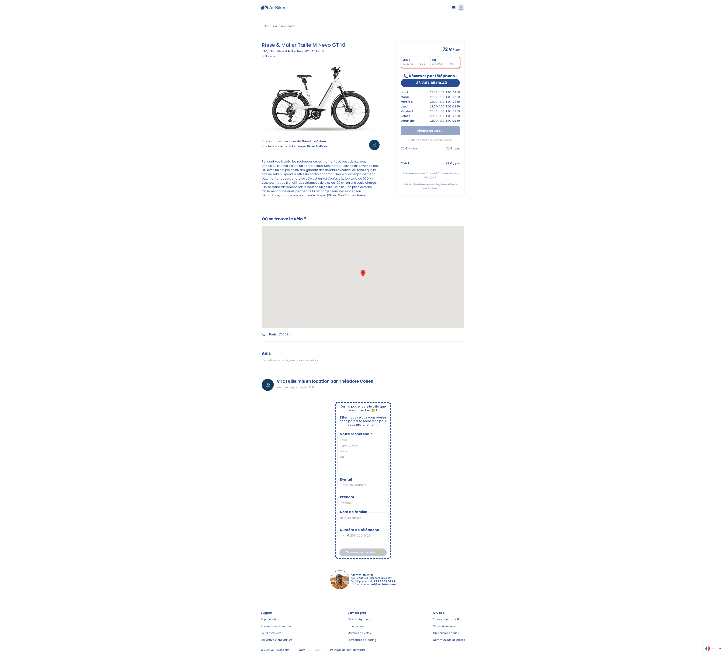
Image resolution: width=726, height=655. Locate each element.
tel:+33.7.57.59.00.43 (381, 581)
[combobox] (343, 536)
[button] (363, 273)
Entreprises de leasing (362, 640)
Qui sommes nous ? (446, 633)
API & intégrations (359, 619)
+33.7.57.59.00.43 (430, 83)
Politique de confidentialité (348, 650)
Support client (270, 619)
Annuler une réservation (276, 626)
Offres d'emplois (444, 626)
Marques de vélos (359, 633)
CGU (317, 650)
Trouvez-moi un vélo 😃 (363, 552)
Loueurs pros (356, 626)
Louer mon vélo (271, 633)
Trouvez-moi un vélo (447, 619)
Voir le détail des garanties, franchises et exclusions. (430, 186)
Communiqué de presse (449, 640)
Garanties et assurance (276, 640)
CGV (302, 650)
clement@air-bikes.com (380, 584)
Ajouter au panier (430, 130)
